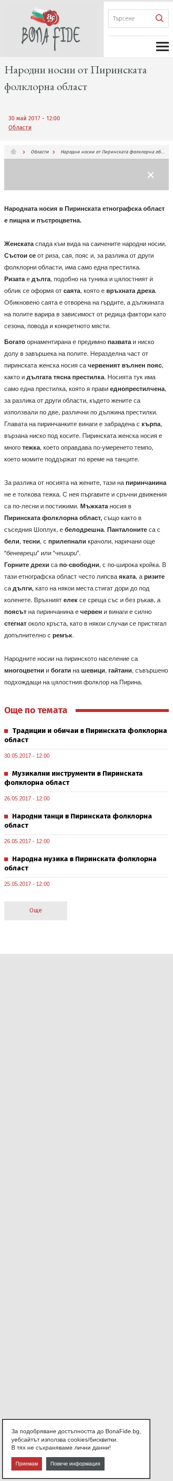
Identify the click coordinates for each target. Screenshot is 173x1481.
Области (19, 127)
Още (35, 910)
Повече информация (75, 1464)
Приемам (27, 1464)
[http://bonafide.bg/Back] (151, 175)
